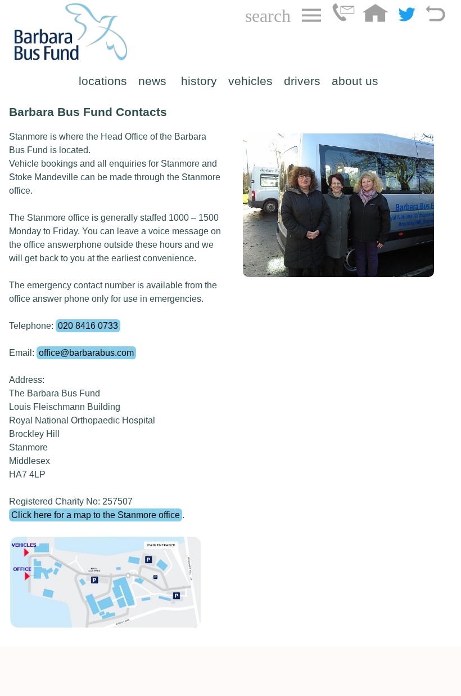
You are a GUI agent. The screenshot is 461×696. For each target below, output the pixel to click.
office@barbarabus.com (86, 353)
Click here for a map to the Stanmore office (95, 515)
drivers (302, 81)
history (199, 81)
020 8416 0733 (88, 326)
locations (103, 81)
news (154, 81)
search (268, 16)
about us (355, 81)
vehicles (250, 81)
